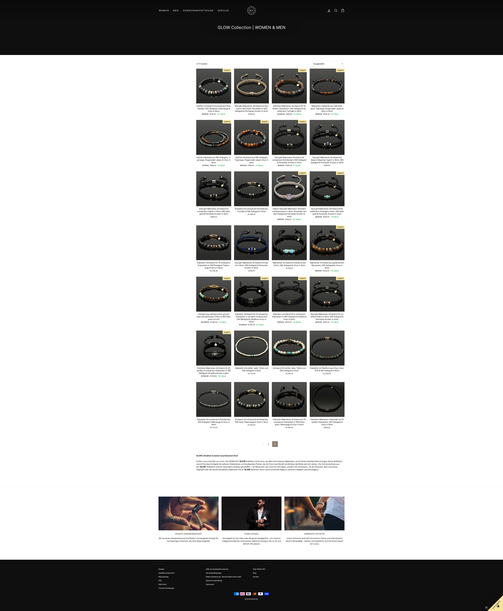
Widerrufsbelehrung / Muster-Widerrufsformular (223, 577)
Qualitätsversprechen (166, 573)
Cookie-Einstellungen (166, 588)
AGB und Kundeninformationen (217, 569)
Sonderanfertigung (198, 10)
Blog (254, 573)
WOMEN (164, 10)
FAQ (160, 581)
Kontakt (161, 569)
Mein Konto (162, 584)
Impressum (210, 584)
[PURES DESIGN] (252, 513)
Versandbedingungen (213, 573)
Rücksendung (163, 577)
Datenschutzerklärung (214, 581)
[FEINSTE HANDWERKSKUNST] (188, 513)
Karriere (256, 577)
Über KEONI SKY (259, 569)
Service (223, 10)
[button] (495, 603)
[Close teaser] (486, 607)
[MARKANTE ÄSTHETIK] (314, 513)
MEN (176, 10)
